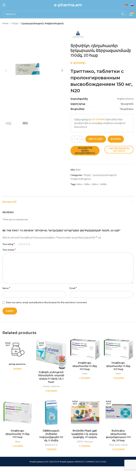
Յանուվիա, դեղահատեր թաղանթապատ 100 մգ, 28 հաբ (118, 435)
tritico (80, 184)
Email (73, 288)
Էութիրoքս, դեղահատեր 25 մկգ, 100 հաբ (118, 366)
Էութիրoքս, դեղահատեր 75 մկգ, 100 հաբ (17, 434)
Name (6, 288)
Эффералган (51, 444)
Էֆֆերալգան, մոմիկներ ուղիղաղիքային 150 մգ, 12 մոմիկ (51, 435)
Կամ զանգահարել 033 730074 (119, 149)
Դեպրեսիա (127, 108)
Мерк (84, 373)
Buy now (116, 139)
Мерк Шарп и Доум (118, 444)
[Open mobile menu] (4, 5)
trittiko (103, 184)
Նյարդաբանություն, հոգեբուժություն (42, 23)
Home (5, 23)
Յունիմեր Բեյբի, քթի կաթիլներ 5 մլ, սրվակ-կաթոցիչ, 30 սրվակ (84, 434)
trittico (95, 184)
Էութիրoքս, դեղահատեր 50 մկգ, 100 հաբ (84, 366)
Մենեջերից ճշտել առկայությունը (85, 150)
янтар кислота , (17, 364)
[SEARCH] (122, 14)
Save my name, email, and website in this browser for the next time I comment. (46, 302)
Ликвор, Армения (51, 386)
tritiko (87, 184)
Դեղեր (15, 23)
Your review (9, 249)
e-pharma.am (68, 4)
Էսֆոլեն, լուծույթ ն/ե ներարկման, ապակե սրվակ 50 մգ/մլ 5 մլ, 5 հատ (51, 377)
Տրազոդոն (127, 103)
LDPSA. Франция (85, 441)
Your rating (8, 244)
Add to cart (96, 139)
